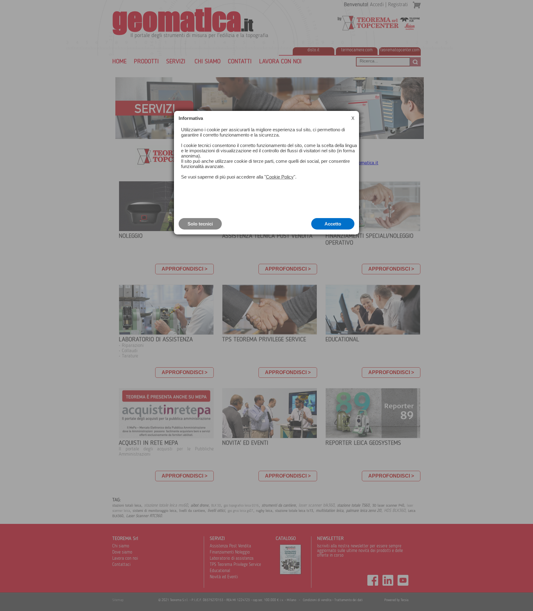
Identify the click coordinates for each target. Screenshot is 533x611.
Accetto (332, 223)
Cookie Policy (280, 176)
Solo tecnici (200, 223)
